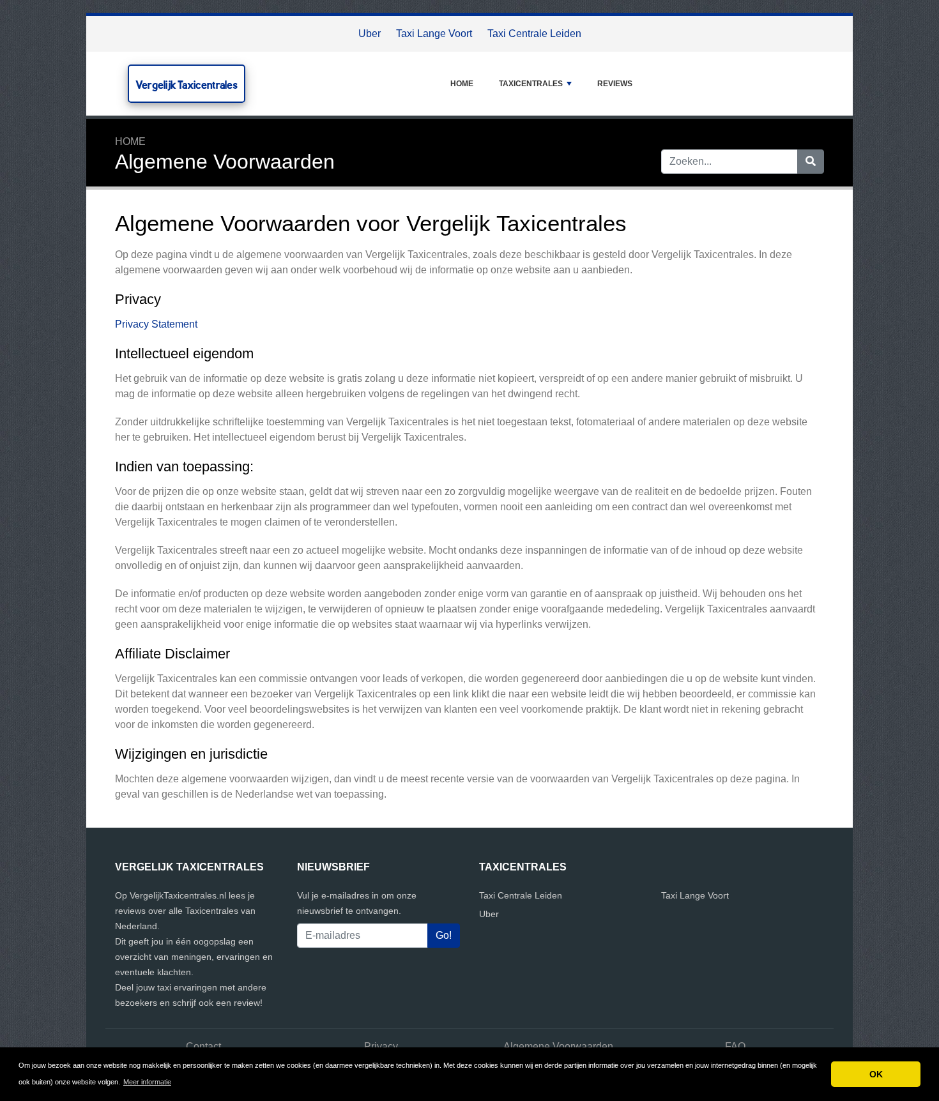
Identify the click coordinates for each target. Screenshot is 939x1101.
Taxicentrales (531, 83)
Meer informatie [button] (147, 1082)
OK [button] (876, 1074)
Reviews (614, 83)
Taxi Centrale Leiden (534, 33)
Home (461, 83)
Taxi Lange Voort (434, 33)
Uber (369, 33)
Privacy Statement (156, 324)
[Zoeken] (810, 161)
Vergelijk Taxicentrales (186, 84)
